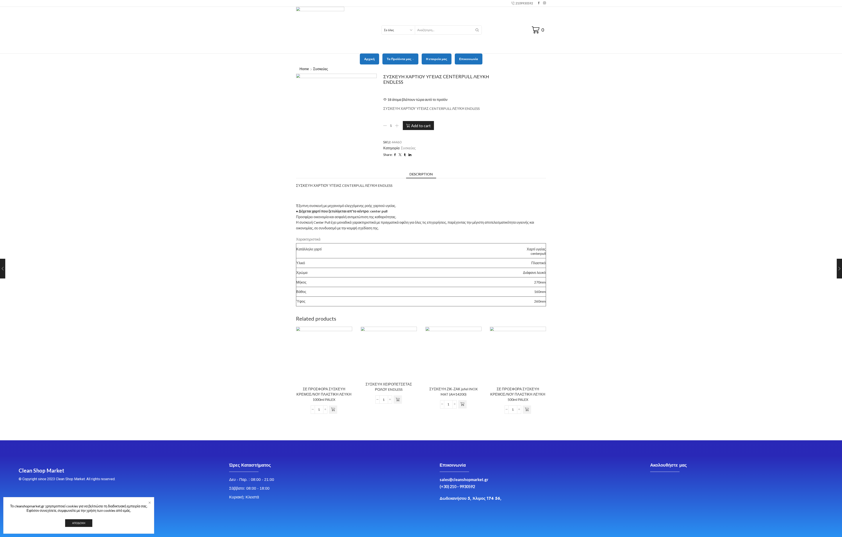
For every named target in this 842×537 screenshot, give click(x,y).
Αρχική (369, 59)
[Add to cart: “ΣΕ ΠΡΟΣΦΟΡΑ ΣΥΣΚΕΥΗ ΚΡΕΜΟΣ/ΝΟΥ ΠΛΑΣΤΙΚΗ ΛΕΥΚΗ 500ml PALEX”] (527, 409)
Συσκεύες (320, 69)
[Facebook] (538, 3)
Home (304, 69)
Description (421, 174)
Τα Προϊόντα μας (399, 59)
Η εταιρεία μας (436, 59)
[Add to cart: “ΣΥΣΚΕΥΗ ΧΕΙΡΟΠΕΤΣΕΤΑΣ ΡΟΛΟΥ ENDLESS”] (398, 399)
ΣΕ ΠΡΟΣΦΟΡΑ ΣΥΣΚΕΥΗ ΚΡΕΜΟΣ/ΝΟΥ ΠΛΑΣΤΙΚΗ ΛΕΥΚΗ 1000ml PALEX (323, 394)
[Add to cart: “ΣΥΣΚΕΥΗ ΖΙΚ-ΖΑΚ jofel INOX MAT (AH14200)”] (462, 404)
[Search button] (477, 30)
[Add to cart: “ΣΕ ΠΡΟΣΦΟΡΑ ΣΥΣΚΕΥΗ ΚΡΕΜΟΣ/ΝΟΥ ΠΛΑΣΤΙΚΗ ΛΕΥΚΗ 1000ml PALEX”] (333, 409)
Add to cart (421, 125)
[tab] (421, 174)
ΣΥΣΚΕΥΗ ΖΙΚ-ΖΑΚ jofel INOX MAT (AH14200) (453, 391)
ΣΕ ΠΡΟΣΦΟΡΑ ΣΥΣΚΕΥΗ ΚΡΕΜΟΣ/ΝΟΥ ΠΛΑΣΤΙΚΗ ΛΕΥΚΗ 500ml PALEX (518, 394)
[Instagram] (544, 3)
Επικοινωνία (468, 59)
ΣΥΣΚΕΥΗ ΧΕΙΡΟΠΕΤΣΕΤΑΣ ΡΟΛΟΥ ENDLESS (389, 386)
